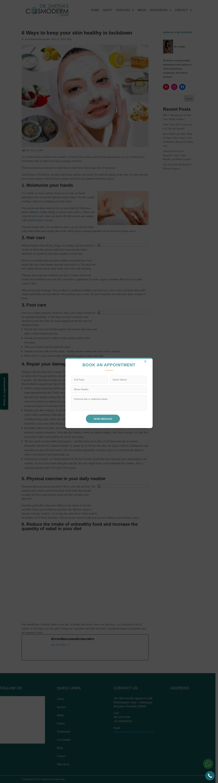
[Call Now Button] (210, 775)
